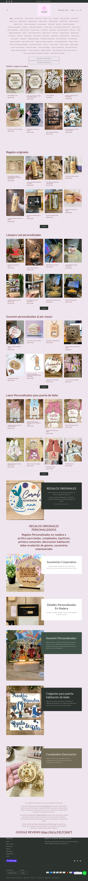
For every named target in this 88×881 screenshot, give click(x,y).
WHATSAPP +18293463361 (44, 58)
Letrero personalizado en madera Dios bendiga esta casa (34, 96)
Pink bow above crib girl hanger (33, 463)
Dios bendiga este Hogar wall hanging (33, 130)
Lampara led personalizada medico (53, 300)
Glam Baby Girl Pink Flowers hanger (52, 431)
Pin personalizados (50, 95)
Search (7, 841)
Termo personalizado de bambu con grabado (15, 219)
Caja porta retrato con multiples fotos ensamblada (72, 130)
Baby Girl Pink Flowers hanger (71, 425)
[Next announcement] (58, 1)
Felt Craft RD (12, 877)
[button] (7, 10)
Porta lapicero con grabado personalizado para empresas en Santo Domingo (14, 177)
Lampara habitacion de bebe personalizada (71, 265)
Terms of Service (10, 844)
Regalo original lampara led (71, 300)
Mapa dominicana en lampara (52, 264)
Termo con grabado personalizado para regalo (34, 182)
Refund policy (9, 846)
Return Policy (9, 851)
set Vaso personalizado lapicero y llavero (34, 216)
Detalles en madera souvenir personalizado (71, 96)
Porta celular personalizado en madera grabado (52, 182)
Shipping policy (48, 877)
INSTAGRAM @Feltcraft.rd (44, 62)
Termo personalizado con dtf (52, 215)
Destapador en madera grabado (52, 340)
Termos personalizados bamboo (72, 176)
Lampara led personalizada (32, 267)
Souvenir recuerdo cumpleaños (72, 379)
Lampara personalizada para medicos (13, 265)
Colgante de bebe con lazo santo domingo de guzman (14, 426)
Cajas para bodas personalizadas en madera (72, 347)
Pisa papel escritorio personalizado (15, 129)
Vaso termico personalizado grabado (71, 210)
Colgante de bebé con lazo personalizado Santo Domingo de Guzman (34, 423)
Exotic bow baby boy (69, 463)
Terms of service (40, 877)
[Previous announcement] (29, 1)
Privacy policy (33, 877)
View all (44, 226)
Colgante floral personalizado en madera (14, 347)
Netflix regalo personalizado (52, 132)
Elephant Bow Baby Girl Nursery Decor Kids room (14, 464)
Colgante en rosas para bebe (52, 379)
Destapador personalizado (13, 378)
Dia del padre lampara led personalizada (32, 301)
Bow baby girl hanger (50, 466)
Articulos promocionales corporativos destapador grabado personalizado (34, 375)
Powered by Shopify (18, 877)
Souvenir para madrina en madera (34, 340)
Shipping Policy (9, 853)
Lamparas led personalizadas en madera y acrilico (14, 301)
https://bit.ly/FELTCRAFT (56, 832)
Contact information (55, 877)
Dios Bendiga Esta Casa (13, 95)
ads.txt (7, 856)
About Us (8, 848)
